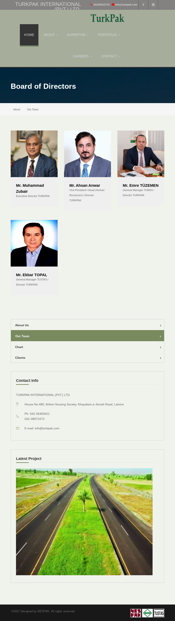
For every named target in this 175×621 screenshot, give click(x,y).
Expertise (76, 35)
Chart (88, 347)
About (49, 35)
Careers (81, 56)
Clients (88, 357)
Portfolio (107, 35)
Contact (109, 56)
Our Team (88, 336)
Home (29, 35)
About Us (88, 325)
